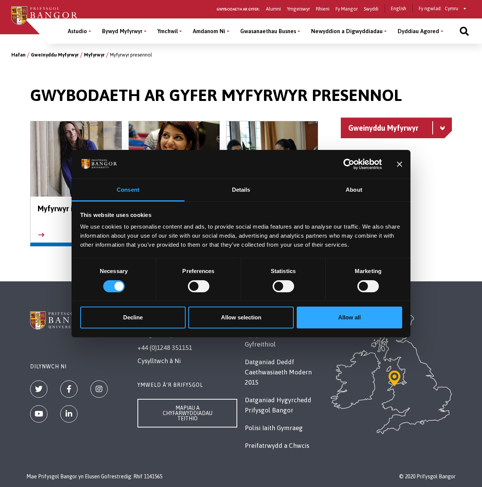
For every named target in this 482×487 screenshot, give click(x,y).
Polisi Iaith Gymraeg (274, 428)
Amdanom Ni (209, 31)
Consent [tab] (128, 189)
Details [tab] (241, 189)
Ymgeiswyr (298, 9)
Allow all (349, 317)
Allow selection (241, 317)
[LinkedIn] (69, 414)
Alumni (273, 9)
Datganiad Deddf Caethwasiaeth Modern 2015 (278, 372)
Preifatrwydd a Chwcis (277, 445)
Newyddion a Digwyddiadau (347, 31)
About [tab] (354, 189)
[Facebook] (69, 389)
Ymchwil (167, 31)
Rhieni (322, 9)
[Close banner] (399, 164)
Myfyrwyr (94, 55)
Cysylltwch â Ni (159, 361)
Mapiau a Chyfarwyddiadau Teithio (187, 413)
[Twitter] (38, 389)
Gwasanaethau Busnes (268, 31)
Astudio (77, 31)
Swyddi (371, 9)
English (398, 8)
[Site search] (464, 31)
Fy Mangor (347, 9)
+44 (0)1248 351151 (164, 347)
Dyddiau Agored (418, 31)
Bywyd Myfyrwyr (122, 31)
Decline (133, 317)
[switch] (198, 286)
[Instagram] (99, 389)
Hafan (18, 55)
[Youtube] (38, 414)
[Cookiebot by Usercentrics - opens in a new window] (349, 164)
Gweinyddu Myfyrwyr (55, 55)
